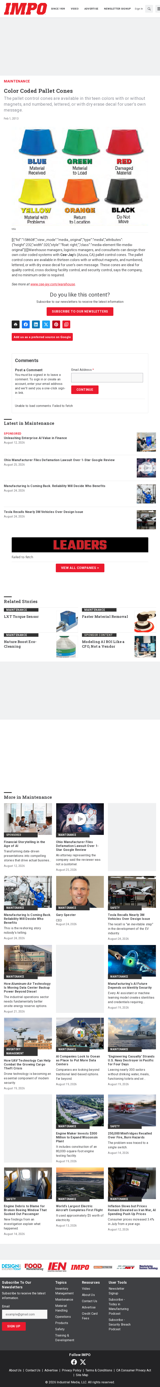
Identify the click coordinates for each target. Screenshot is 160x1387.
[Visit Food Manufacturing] (34, 1267)
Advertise (51, 1370)
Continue (84, 389)
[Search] (149, 9)
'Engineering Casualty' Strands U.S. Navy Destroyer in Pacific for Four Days (131, 1060)
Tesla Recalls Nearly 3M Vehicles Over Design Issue (43, 512)
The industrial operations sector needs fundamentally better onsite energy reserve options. (26, 1001)
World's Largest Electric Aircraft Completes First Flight (79, 1208)
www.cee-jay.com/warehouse (52, 284)
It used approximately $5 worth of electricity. (80, 1218)
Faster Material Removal (105, 616)
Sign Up (13, 1326)
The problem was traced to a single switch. (128, 1145)
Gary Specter (66, 915)
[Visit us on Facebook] (74, 1362)
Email (6, 1306)
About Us (15, 1370)
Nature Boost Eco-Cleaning (20, 644)
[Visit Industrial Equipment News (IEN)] (57, 1267)
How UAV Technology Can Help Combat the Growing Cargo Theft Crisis (27, 1064)
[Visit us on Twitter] (83, 1362)
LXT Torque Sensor (21, 616)
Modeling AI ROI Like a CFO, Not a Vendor (103, 644)
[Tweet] (46, 324)
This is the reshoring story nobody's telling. (22, 930)
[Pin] (56, 324)
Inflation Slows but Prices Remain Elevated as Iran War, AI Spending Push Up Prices (132, 1210)
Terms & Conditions (98, 1370)
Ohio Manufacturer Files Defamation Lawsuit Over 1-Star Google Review (59, 460)
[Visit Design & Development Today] (11, 1267)
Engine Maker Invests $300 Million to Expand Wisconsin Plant (77, 1137)
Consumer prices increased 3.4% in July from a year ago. (131, 1222)
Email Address (82, 369)
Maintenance (17, 81)
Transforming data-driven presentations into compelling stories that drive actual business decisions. (27, 856)
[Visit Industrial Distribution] (102, 1267)
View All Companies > (80, 568)
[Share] (26, 324)
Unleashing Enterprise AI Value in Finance (35, 438)
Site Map (82, 1375)
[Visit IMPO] (79, 1267)
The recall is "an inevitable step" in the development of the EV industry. (130, 928)
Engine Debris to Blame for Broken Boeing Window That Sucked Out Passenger (25, 1210)
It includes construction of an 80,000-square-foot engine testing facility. (76, 1151)
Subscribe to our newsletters (80, 311)
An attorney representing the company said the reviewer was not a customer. (78, 859)
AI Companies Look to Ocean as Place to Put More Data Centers (78, 1060)
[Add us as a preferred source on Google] (66, 324)
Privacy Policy (71, 1370)
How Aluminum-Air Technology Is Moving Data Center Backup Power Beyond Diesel (27, 987)
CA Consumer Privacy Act (133, 1370)
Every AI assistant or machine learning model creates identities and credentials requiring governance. (131, 997)
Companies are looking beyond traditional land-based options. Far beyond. (78, 1074)
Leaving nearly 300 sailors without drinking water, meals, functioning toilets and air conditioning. (128, 1074)
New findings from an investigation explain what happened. (22, 1224)
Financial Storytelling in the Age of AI (24, 844)
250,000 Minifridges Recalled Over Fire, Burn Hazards (130, 1135)
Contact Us (33, 1370)
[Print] (16, 324)
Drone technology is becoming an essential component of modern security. (27, 1078)
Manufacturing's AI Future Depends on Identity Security (130, 985)
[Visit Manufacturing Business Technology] (148, 1267)
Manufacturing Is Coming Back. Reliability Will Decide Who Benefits (55, 486)
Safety (115, 907)
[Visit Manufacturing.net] (125, 1267)
